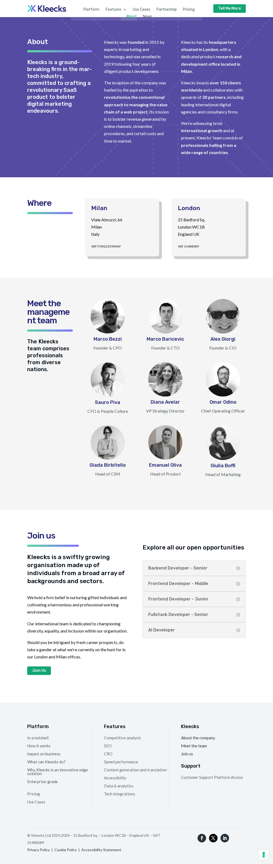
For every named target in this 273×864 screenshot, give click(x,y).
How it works (38, 745)
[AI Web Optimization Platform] (46, 10)
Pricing (189, 9)
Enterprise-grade (42, 781)
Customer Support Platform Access (212, 777)
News (147, 16)
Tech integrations (119, 794)
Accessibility (115, 778)
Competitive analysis (122, 738)
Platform (91, 9)
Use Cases (141, 9)
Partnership (166, 9)
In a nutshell (38, 737)
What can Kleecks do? (46, 761)
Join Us (39, 670)
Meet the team (194, 746)
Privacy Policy (38, 849)
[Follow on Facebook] (202, 838)
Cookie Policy (65, 849)
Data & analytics (118, 786)
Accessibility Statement (101, 849)
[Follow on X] (213, 838)
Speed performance (121, 762)
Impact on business (44, 753)
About (131, 16)
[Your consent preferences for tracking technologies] (264, 855)
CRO (108, 754)
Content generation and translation (135, 770)
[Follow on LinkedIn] (224, 838)
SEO (108, 746)
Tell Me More (229, 8)
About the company (198, 738)
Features (113, 9)
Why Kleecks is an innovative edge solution (57, 771)
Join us (187, 754)
